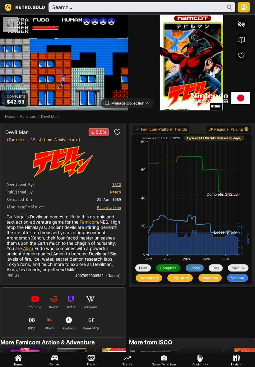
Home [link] (10, 116)
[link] (109, 207)
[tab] (18, 359)
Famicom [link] (28, 116)
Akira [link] (28, 248)
